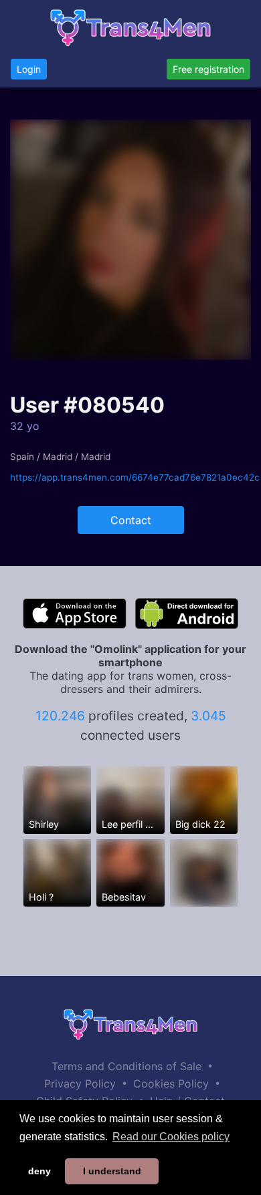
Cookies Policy (171, 1083)
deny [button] (39, 1171)
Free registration (208, 69)
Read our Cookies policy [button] (171, 1136)
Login (29, 69)
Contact (130, 520)
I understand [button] (112, 1171)
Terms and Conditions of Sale (126, 1066)
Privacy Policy (80, 1083)
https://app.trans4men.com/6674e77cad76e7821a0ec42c (135, 477)
